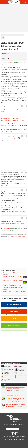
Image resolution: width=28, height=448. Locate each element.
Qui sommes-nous (11, 436)
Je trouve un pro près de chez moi (14, 315)
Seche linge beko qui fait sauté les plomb (12, 288)
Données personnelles (21, 438)
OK (20, 429)
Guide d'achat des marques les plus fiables (14, 329)
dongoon (12, 63)
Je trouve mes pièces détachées (14, 308)
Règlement (6, 439)
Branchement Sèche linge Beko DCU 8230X (13, 280)
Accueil (14, 2)
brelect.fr (6, 129)
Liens (2, 395)
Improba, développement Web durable (13, 437)
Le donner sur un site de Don (14, 322)
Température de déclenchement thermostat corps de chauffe (10, 284)
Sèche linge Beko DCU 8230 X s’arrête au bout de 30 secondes (14, 292)
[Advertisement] (14, 18)
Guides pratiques (9, 395)
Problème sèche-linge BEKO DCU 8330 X (12, 276)
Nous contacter (21, 439)
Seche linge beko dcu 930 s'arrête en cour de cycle (15, 273)
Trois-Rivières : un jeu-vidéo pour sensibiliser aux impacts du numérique (15, 388)
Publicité (11, 439)
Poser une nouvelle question (18, 236)
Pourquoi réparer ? (18, 390)
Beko (8, 53)
